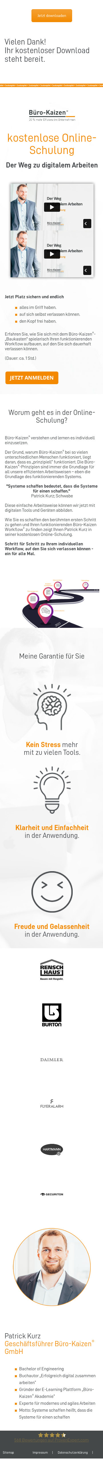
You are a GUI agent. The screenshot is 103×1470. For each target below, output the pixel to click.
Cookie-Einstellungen (60, 1464)
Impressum (40, 1452)
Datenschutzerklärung (73, 1452)
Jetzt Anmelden (32, 377)
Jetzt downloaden (51, 16)
